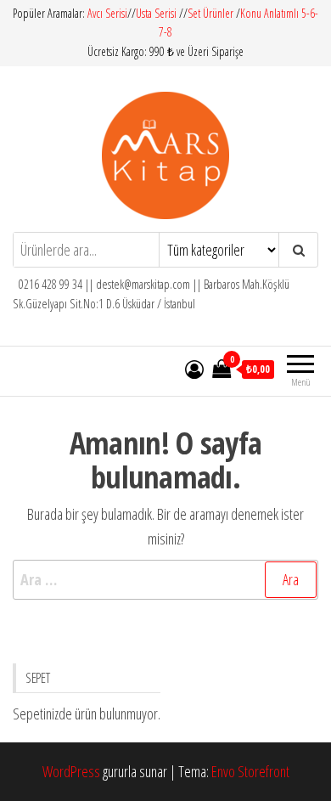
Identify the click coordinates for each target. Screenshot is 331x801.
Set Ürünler (210, 13)
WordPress (71, 771)
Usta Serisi (156, 13)
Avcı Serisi (107, 13)
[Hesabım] (194, 368)
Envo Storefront (250, 771)
